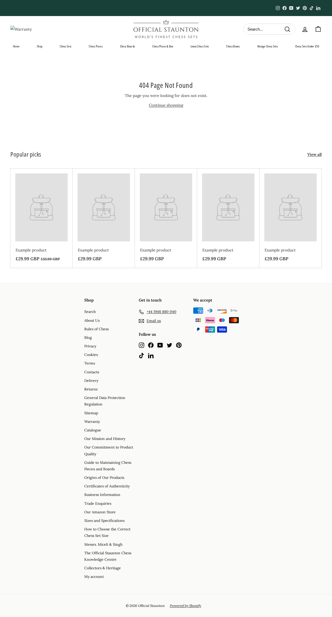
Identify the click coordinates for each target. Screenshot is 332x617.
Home (16, 46)
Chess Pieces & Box (162, 46)
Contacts (91, 372)
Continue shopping (166, 105)
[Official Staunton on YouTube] (160, 345)
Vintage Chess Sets (267, 46)
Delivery (91, 380)
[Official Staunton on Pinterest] (179, 345)
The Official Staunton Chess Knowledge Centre (107, 556)
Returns (91, 389)
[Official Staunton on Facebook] (151, 345)
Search (90, 311)
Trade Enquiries (97, 503)
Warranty (92, 421)
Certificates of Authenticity (107, 486)
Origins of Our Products (104, 477)
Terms (89, 363)
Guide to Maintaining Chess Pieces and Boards (107, 465)
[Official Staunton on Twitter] (169, 345)
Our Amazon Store (100, 512)
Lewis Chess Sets (200, 46)
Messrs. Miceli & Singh (103, 544)
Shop (39, 46)
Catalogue (92, 430)
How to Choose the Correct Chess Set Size (107, 532)
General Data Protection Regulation (104, 400)
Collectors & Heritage (102, 568)
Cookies (91, 354)
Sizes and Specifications (104, 520)
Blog (88, 337)
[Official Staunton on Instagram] (141, 345)
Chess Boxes (233, 46)
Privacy (90, 346)
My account (94, 576)
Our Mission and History (104, 438)
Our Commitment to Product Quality (108, 450)
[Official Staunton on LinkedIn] (151, 355)
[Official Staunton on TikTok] (141, 355)
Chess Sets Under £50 (307, 46)
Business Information (102, 494)
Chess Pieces (96, 46)
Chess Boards (127, 46)
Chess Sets (65, 46)
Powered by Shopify (185, 606)
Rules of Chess (96, 329)
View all (314, 154)
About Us (92, 320)
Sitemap (91, 413)
